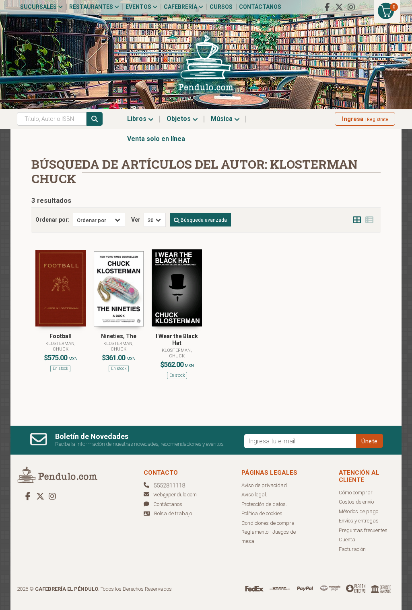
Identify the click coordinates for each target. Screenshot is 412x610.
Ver (135, 219)
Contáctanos (260, 7)
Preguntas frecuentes (363, 530)
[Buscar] (95, 119)
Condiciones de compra (268, 523)
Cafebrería (181, 7)
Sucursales (39, 7)
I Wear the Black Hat (177, 339)
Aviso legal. (254, 495)
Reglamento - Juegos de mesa (268, 536)
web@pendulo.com (175, 495)
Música (222, 118)
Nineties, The (118, 336)
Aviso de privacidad (264, 485)
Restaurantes (91, 7)
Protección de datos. (264, 504)
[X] (339, 7)
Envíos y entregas (359, 521)
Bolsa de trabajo (173, 513)
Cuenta (347, 540)
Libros (137, 118)
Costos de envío (356, 502)
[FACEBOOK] (327, 7)
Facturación (352, 549)
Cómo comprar (356, 493)
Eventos (139, 7)
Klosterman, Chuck (60, 346)
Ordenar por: (52, 219)
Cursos (221, 7)
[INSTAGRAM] (351, 7)
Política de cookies (261, 513)
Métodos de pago (358, 511)
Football (60, 336)
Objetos (179, 118)
